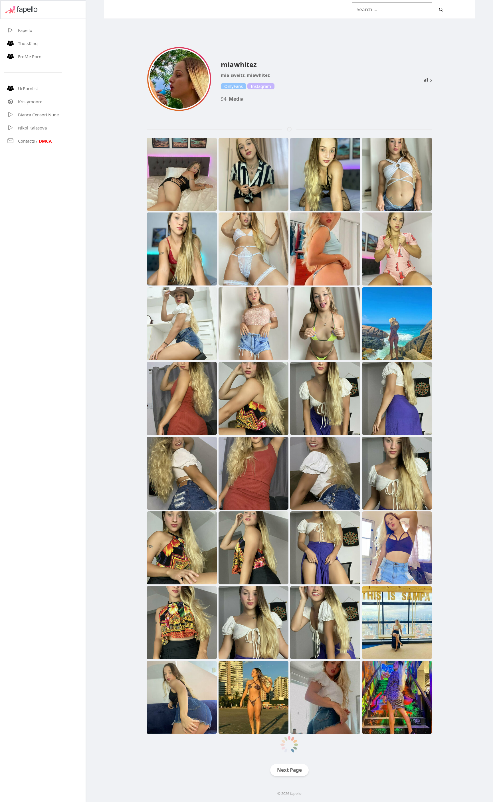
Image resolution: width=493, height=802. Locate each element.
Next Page (289, 770)
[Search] (441, 9)
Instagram (261, 86)
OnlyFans (233, 86)
